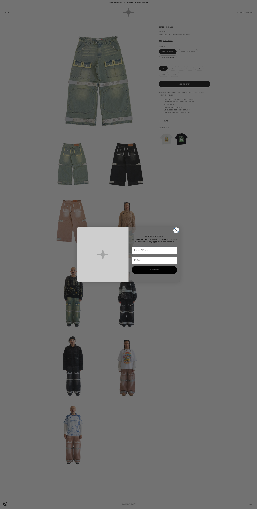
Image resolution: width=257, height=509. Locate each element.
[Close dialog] (176, 230)
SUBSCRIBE (154, 270)
